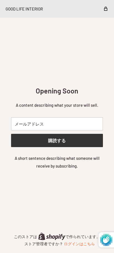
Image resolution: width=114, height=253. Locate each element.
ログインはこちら (79, 243)
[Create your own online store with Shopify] (51, 236)
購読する (57, 140)
